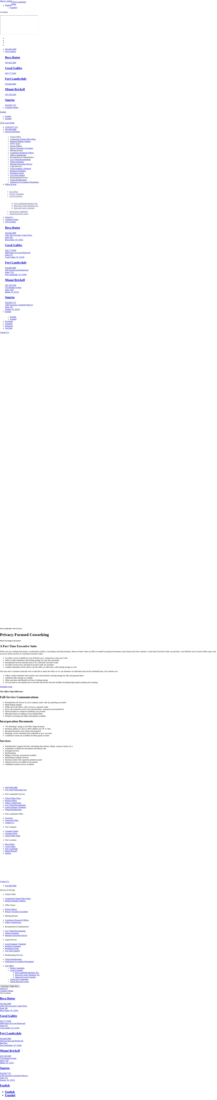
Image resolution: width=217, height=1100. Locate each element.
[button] (8, 5)
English (3, 112)
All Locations (5, 993)
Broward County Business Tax (27, 975)
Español (13, 610)
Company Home (6, 991)
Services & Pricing (7, 890)
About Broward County (19, 982)
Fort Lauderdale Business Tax (27, 973)
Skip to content (6, 1)
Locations (4, 12)
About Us (4, 988)
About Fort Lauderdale (19, 979)
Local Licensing (16, 970)
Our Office (9, 966)
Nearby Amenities (17, 968)
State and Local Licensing (25, 977)
